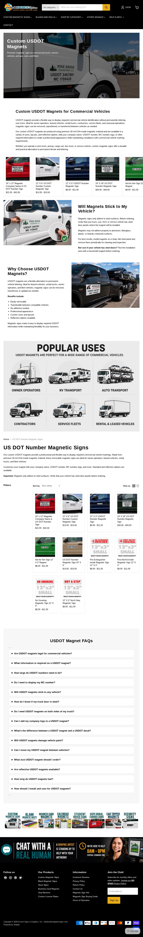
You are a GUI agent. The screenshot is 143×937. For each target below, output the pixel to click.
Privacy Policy (79, 881)
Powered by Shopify (11, 925)
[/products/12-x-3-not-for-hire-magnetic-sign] (45, 547)
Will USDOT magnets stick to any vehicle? (37, 692)
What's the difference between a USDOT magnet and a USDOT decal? (52, 730)
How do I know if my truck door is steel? (36, 701)
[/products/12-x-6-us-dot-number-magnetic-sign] (47, 169)
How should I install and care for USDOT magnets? (42, 788)
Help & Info (115, 17)
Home (6, 439)
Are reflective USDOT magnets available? (37, 769)
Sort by (36, 486)
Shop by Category (71, 17)
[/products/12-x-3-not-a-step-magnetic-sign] (72, 588)
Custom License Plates (48, 896)
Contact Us (78, 889)
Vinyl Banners (44, 892)
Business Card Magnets (48, 889)
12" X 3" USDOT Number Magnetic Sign (98, 519)
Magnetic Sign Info (81, 892)
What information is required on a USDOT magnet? (42, 663)
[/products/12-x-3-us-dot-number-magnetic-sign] (77, 169)
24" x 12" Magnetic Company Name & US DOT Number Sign (16, 186)
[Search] (106, 7)
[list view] (138, 486)
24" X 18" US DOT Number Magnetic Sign (125, 519)
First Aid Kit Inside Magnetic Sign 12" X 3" (126, 562)
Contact (8, 25)
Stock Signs (43, 885)
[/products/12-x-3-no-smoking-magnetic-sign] (45, 588)
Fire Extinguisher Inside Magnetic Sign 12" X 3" (99, 562)
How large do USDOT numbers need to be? (38, 673)
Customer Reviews (81, 877)
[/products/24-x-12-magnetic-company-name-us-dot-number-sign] (18, 169)
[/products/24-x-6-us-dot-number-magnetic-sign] (72, 547)
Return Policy (78, 885)
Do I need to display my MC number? (34, 682)
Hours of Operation (81, 900)
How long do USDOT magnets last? (33, 779)
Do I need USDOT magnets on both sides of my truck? (44, 711)
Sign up (114, 900)
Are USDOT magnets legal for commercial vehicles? (43, 653)
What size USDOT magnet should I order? (37, 759)
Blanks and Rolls (46, 17)
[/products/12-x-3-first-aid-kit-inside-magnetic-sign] (127, 547)
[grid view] (134, 486)
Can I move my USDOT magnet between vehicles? (41, 750)
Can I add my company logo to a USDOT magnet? (41, 721)
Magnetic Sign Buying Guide (85, 896)
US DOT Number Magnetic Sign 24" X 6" (72, 562)
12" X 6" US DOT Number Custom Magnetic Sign (44, 186)
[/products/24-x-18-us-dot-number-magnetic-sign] (107, 169)
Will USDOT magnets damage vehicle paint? (38, 740)
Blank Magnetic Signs (47, 881)
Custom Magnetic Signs (16, 17)
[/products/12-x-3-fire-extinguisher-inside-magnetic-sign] (100, 547)
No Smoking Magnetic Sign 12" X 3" (44, 603)
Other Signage (95, 17)
